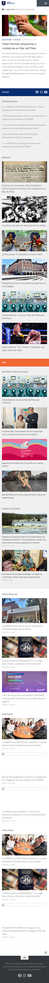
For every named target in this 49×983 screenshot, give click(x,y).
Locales (16, 40)
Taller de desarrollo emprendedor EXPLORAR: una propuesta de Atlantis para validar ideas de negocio (24, 698)
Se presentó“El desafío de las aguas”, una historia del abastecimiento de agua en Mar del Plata (24, 930)
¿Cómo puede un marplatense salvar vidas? (22, 254)
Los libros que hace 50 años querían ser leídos (23, 225)
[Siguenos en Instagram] (41, 92)
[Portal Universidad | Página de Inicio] (10, 3)
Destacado (7, 40)
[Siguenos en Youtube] (45, 92)
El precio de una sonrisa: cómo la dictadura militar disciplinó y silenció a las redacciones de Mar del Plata (24, 188)
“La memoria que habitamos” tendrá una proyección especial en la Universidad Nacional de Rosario (23, 814)
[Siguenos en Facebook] (37, 92)
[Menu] (45, 3)
